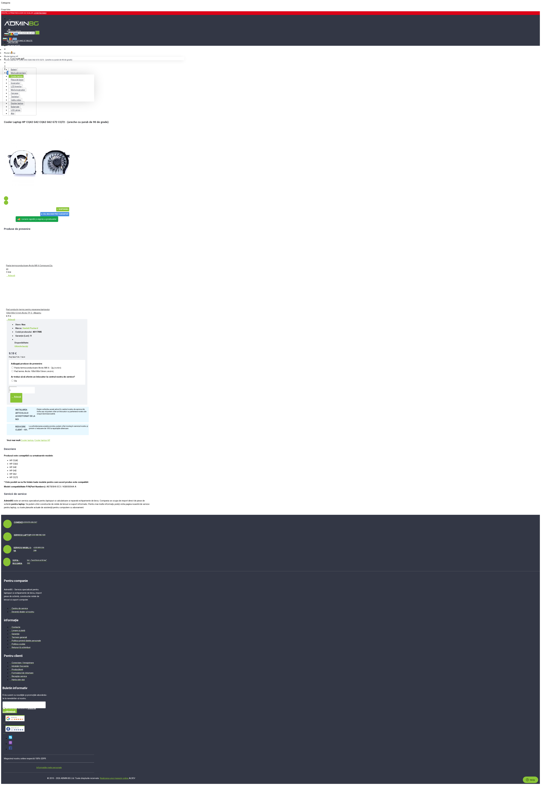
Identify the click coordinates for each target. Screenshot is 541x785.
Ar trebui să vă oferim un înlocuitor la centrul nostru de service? (43, 377)
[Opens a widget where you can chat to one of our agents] (530, 780)
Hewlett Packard (30, 328)
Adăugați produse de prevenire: (27, 363)
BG (2, 6)
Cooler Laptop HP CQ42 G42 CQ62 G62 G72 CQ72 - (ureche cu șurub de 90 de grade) (38, 60)
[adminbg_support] (10, 738)
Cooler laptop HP (11, 56)
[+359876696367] (10, 743)
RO (7, 6)
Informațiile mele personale (49, 767)
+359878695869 (40, 13)
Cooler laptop (9, 53)
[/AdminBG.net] (10, 749)
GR (11, 6)
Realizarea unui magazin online (114, 778)
